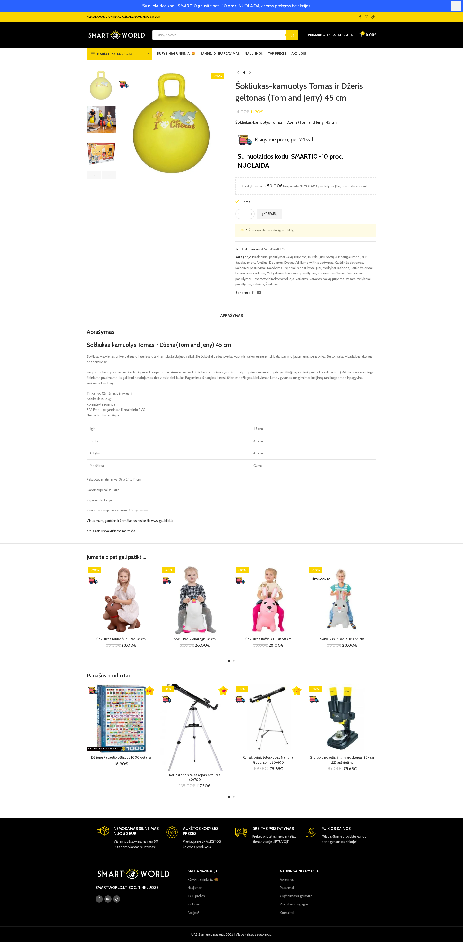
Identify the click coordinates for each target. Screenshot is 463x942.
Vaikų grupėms (333, 279)
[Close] (456, 6)
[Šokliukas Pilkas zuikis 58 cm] (342, 600)
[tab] (231, 313)
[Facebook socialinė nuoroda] (360, 17)
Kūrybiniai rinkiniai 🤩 (203, 879)
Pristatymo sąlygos (294, 904)
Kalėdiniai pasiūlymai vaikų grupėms (280, 257)
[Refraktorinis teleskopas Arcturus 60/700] (194, 727)
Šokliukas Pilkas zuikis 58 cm (342, 639)
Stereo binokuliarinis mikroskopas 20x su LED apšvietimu (342, 759)
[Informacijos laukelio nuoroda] (128, 837)
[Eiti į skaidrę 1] (229, 661)
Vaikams (302, 279)
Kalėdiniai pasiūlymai (250, 268)
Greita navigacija (202, 871)
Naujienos (195, 887)
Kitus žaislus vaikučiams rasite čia (111, 531)
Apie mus (287, 879)
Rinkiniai (194, 904)
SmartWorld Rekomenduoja (273, 279)
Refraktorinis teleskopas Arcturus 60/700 (194, 777)
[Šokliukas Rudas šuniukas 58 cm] (121, 600)
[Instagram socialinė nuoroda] (366, 17)
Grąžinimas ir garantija (296, 896)
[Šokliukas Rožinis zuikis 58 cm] (268, 600)
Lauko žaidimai (362, 268)
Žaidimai (272, 284)
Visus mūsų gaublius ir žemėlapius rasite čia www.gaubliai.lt (130, 520)
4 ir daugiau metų (347, 257)
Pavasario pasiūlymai (300, 273)
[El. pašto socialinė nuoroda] (259, 292)
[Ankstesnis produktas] (238, 73)
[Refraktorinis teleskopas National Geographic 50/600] (268, 718)
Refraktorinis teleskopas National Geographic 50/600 (268, 759)
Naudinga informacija (299, 871)
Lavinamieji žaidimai (250, 273)
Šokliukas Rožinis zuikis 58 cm (268, 639)
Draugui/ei (291, 262)
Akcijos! (193, 912)
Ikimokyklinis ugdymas (316, 262)
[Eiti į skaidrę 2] (234, 661)
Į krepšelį (269, 214)
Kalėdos (343, 268)
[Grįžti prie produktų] (244, 73)
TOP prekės (196, 896)
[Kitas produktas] (250, 73)
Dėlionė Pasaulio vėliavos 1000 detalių (121, 757)
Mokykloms (275, 273)
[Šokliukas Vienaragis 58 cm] (194, 600)
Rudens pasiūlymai (331, 273)
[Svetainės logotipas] (116, 34)
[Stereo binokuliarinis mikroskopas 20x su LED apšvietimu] (342, 718)
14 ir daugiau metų (321, 257)
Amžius (262, 262)
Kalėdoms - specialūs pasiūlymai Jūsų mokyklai (301, 268)
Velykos (258, 284)
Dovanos (276, 262)
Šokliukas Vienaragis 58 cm (195, 639)
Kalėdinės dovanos (349, 262)
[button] (94, 175)
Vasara (351, 279)
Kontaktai (287, 912)
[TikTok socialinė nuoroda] (373, 17)
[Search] (292, 35)
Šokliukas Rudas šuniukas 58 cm (121, 639)
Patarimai (287, 887)
